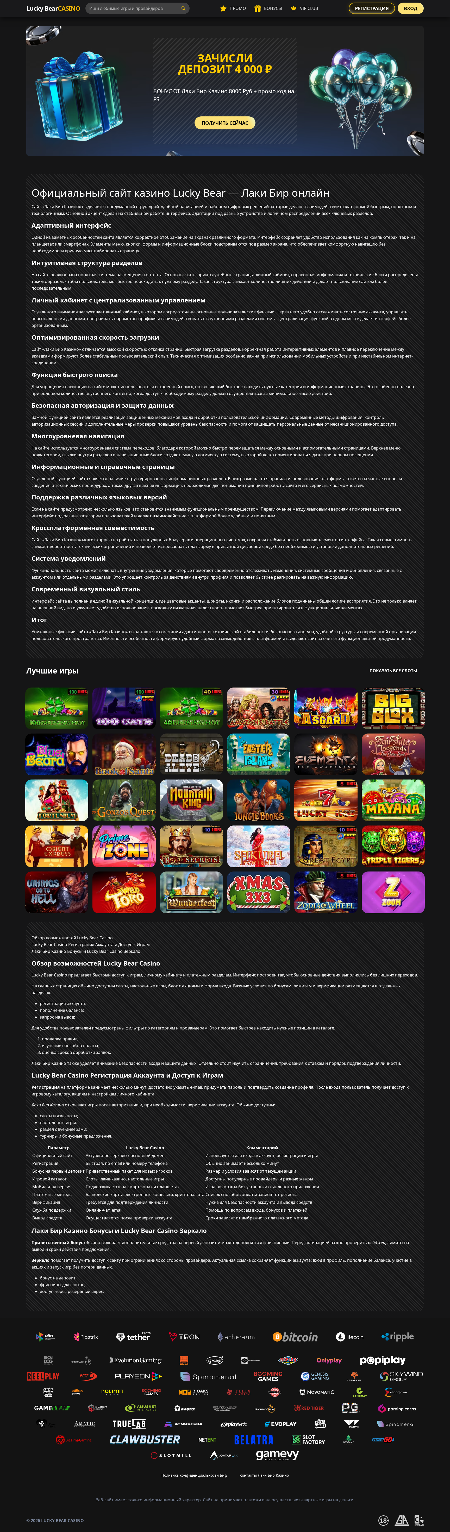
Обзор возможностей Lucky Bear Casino (72, 938)
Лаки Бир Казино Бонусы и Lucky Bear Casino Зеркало (86, 951)
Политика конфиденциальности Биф (194, 1475)
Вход (410, 8)
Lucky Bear (53, 8)
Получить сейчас (225, 123)
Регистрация (372, 8)
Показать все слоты (393, 670)
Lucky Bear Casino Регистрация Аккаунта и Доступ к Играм (91, 944)
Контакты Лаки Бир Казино (264, 1475)
